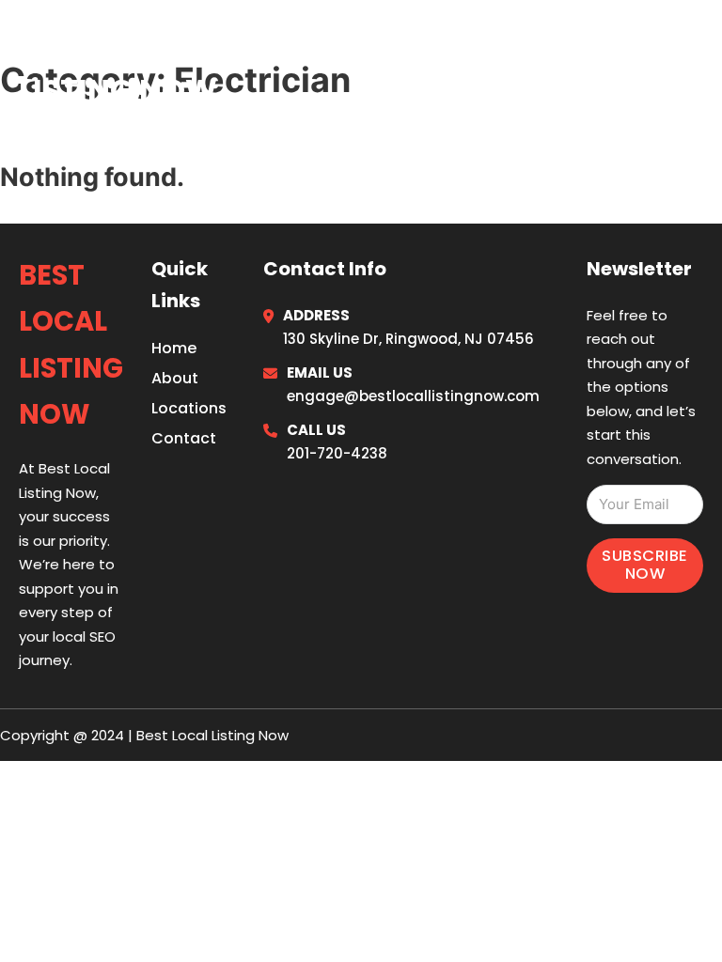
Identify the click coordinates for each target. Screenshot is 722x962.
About (174, 378)
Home (472, 64)
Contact (183, 438)
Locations (562, 64)
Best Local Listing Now (118, 64)
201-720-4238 (337, 453)
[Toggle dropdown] (696, 65)
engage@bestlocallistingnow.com (413, 396)
